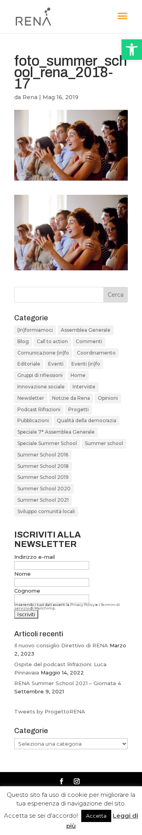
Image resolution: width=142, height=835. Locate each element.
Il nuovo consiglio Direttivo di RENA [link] (61, 645)
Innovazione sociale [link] (41, 387)
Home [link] (78, 375)
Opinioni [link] (108, 398)
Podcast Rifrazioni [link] (38, 409)
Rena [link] (29, 97)
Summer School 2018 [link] (43, 466)
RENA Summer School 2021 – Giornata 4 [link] (67, 683)
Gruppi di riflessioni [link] (40, 375)
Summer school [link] (104, 443)
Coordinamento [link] (96, 353)
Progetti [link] (78, 409)
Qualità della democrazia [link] (86, 420)
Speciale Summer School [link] (47, 443)
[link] (131, 49)
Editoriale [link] (28, 364)
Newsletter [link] (30, 398)
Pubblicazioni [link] (33, 420)
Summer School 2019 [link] (43, 477)
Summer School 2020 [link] (44, 488)
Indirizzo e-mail (34, 557)
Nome (22, 574)
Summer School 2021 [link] (43, 500)
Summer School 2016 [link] (42, 455)
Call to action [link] (52, 341)
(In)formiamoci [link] (35, 330)
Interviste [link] (84, 387)
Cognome (27, 590)
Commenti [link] (89, 341)
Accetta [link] (96, 816)
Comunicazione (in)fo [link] (43, 353)
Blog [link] (23, 341)
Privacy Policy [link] (82, 604)
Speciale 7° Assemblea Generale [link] (56, 432)
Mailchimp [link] (44, 608)
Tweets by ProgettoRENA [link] (49, 711)
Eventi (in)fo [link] (85, 364)
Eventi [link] (56, 364)
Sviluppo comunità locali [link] (46, 511)
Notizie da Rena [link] (71, 398)
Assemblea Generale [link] (85, 330)
